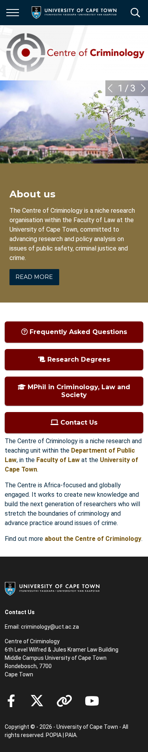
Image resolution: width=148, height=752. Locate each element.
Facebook (11, 700)
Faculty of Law (58, 460)
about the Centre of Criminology (93, 538)
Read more (34, 276)
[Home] (52, 588)
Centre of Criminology (32, 641)
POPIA (54, 735)
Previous (110, 88)
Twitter (37, 700)
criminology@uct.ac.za (50, 627)
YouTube (92, 700)
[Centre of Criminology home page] (76, 52)
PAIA (71, 735)
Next (143, 88)
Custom (64, 700)
